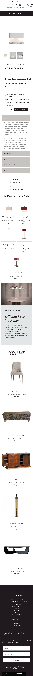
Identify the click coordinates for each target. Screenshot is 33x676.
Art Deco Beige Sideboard (16, 438)
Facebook (16, 623)
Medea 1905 (16, 391)
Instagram (16, 625)
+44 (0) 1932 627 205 (17, 1)
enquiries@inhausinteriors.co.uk (16, 601)
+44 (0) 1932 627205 (18, 599)
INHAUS (16, 5)
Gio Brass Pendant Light (16, 527)
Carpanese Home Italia (16, 435)
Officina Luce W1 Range (15, 65)
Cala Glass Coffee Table (16, 571)
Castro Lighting (16, 524)
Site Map (16, 668)
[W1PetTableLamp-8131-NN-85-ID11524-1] (16, 37)
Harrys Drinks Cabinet (16, 482)
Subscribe (16, 660)
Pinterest (16, 627)
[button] (2, 5)
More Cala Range (16, 568)
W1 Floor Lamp (9, 248)
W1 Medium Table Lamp (24, 248)
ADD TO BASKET (21, 109)
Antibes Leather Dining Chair (16, 394)
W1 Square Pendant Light (8, 220)
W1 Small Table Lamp (16, 276)
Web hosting (10, 670)
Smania (16, 479)
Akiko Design (22, 670)
